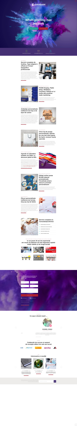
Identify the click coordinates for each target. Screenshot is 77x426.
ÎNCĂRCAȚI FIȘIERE (34, 28)
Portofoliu (24, 370)
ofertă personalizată (26, 53)
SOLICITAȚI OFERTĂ (43, 28)
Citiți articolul (26, 375)
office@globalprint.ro (38, 53)
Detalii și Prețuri (23, 80)
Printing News (28, 370)
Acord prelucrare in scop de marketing (25, 302)
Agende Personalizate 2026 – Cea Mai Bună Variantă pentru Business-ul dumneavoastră (26, 373)
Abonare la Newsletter (24, 298)
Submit (55, 381)
